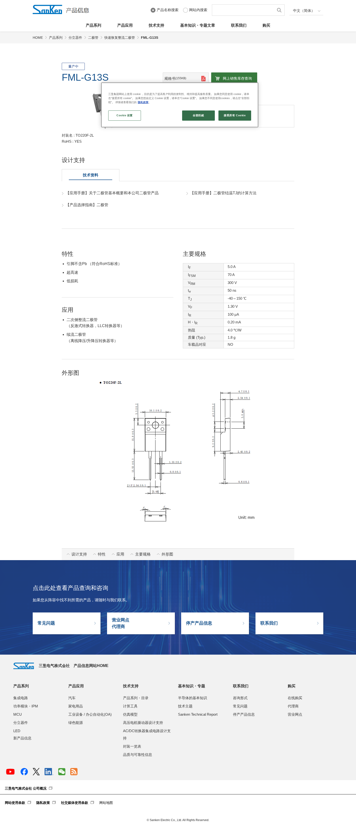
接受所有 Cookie (235, 115)
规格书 (175, 78)
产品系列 (93, 25)
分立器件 (75, 37)
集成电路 (20, 698)
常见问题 (46, 623)
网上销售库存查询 (237, 78)
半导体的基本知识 (192, 698)
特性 (102, 554)
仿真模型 (130, 714)
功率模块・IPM (25, 706)
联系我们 (239, 25)
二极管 (93, 37)
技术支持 (156, 25)
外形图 (167, 554)
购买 (266, 25)
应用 (120, 554)
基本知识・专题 (191, 686)
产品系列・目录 (135, 698)
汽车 (72, 698)
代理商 (293, 706)
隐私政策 (43, 803)
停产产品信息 (199, 623)
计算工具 (130, 706)
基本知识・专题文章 (197, 25)
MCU (17, 714)
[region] (179, 104)
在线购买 (295, 698)
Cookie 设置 (124, 115)
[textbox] (244, 10)
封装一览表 (132, 746)
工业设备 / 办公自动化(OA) (90, 714)
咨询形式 (240, 698)
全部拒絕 (198, 115)
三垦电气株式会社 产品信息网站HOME (73, 666)
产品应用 (125, 25)
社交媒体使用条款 (74, 803)
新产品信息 (22, 738)
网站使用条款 (15, 803)
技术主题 (185, 706)
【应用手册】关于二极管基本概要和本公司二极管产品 (112, 193)
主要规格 (143, 554)
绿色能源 (75, 723)
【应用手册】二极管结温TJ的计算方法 (223, 193)
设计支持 (79, 554)
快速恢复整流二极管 (119, 37)
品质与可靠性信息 (137, 754)
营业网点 (295, 714)
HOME (38, 37)
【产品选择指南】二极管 (87, 205)
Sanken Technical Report (197, 714)
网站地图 (106, 803)
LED (16, 731)
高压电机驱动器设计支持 (143, 723)
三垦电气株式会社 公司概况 (25, 788)
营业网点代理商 (120, 623)
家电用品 (75, 706)
